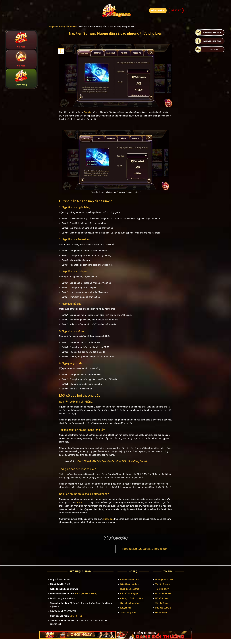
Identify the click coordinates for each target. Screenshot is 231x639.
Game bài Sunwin (163, 593)
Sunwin (87, 112)
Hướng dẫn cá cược (129, 589)
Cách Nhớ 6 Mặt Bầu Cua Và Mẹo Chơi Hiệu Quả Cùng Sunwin (112, 461)
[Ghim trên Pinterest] (120, 538)
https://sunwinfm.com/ (86, 593)
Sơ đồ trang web (128, 612)
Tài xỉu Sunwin (162, 589)
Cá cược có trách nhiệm (131, 598)
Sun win (80, 502)
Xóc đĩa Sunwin (162, 603)
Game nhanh (161, 612)
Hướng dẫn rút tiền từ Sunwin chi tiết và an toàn (145, 549)
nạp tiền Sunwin (100, 201)
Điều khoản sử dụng (129, 584)
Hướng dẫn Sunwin (68, 26)
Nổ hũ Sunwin (162, 598)
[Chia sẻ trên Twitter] (111, 538)
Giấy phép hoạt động (130, 603)
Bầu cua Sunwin (163, 608)
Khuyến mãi (126, 608)
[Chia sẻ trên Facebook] (106, 538)
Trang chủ (52, 26)
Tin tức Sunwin (162, 584)
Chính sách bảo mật (129, 579)
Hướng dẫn (108, 519)
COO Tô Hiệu (76, 616)
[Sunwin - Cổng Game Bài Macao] (115, 10)
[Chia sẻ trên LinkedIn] (125, 538)
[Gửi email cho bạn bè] (115, 538)
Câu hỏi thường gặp (129, 593)
